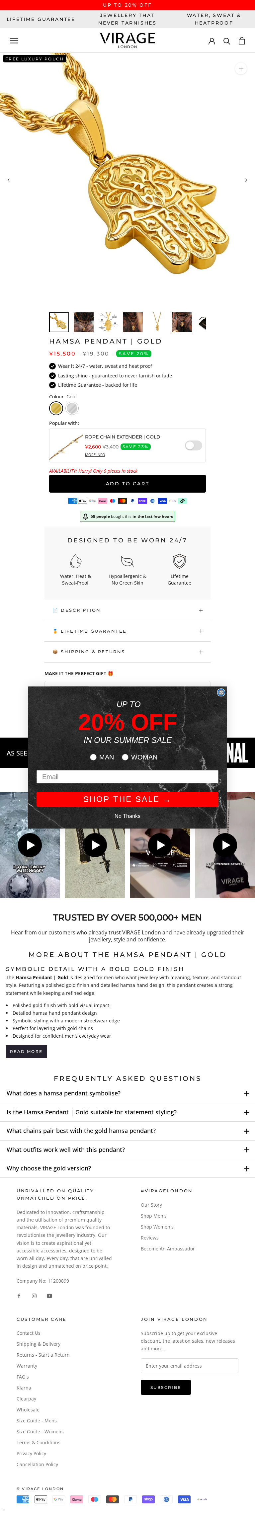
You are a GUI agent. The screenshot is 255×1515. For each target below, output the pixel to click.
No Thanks (127, 816)
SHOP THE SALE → (127, 799)
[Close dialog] (221, 692)
